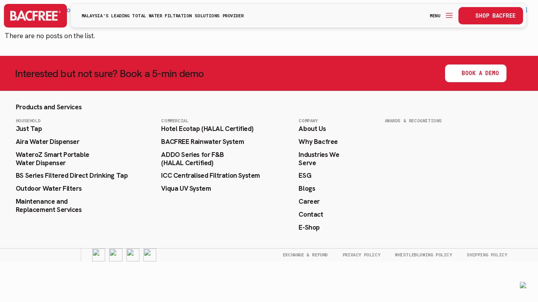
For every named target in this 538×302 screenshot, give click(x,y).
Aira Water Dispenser (48, 141)
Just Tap (29, 128)
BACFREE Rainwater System (202, 141)
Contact (311, 214)
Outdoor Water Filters (49, 188)
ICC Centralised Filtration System (210, 175)
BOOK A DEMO (480, 73)
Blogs (307, 188)
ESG (305, 175)
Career (309, 201)
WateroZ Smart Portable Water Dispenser (52, 158)
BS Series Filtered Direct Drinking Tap (72, 175)
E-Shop (309, 227)
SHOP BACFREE (495, 15)
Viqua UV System (186, 188)
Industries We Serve (319, 158)
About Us (312, 128)
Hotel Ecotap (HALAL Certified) (207, 128)
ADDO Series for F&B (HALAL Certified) (192, 158)
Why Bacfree (318, 141)
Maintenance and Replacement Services (49, 205)
